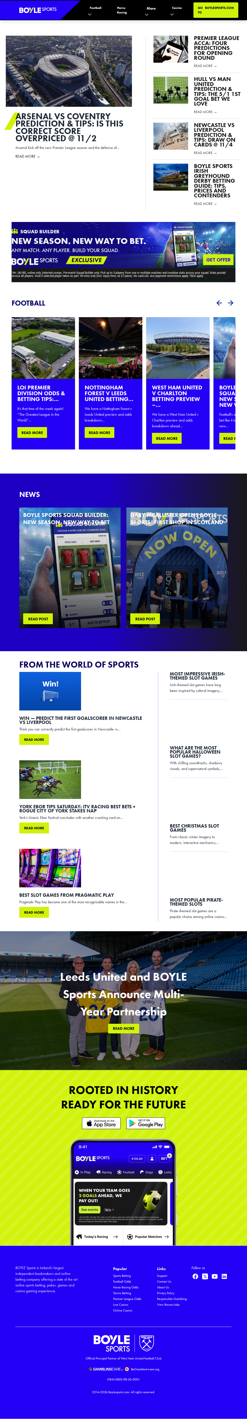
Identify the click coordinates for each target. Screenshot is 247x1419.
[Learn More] (101, 1123)
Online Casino (122, 1310)
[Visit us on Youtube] (215, 1276)
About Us (163, 1287)
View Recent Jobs (168, 1305)
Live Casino (120, 1305)
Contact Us (164, 1281)
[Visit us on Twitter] (205, 1276)
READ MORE (32, 432)
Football (95, 8)
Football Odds (122, 1281)
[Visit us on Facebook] (195, 1276)
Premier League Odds (127, 1299)
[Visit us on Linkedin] (224, 1276)
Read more (34, 739)
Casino (177, 8)
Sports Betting (122, 1276)
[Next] (230, 303)
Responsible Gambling (172, 1299)
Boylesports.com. (119, 1392)
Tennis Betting (122, 1293)
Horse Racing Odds (125, 1287)
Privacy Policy (165, 1293)
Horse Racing (122, 10)
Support (162, 1276)
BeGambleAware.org (145, 1369)
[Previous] (219, 303)
